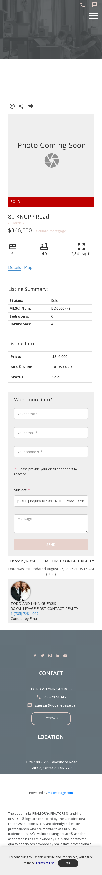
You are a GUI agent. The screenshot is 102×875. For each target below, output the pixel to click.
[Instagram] (51, 655)
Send (51, 544)
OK (68, 863)
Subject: (20, 490)
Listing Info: (21, 343)
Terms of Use (45, 863)
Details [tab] (14, 267)
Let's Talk (51, 718)
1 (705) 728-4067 (24, 613)
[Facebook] (36, 655)
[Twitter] (43, 655)
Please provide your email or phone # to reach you (45, 471)
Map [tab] (28, 267)
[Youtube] (66, 655)
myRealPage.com (60, 792)
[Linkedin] (58, 655)
